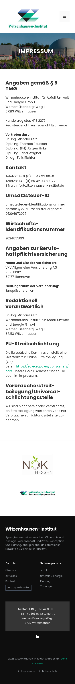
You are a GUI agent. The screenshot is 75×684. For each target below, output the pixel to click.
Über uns (11, 570)
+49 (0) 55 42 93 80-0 (43, 609)
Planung (45, 581)
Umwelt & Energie (51, 576)
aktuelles (11, 576)
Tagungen (46, 586)
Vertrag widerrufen (18, 587)
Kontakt (10, 581)
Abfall (43, 570)
